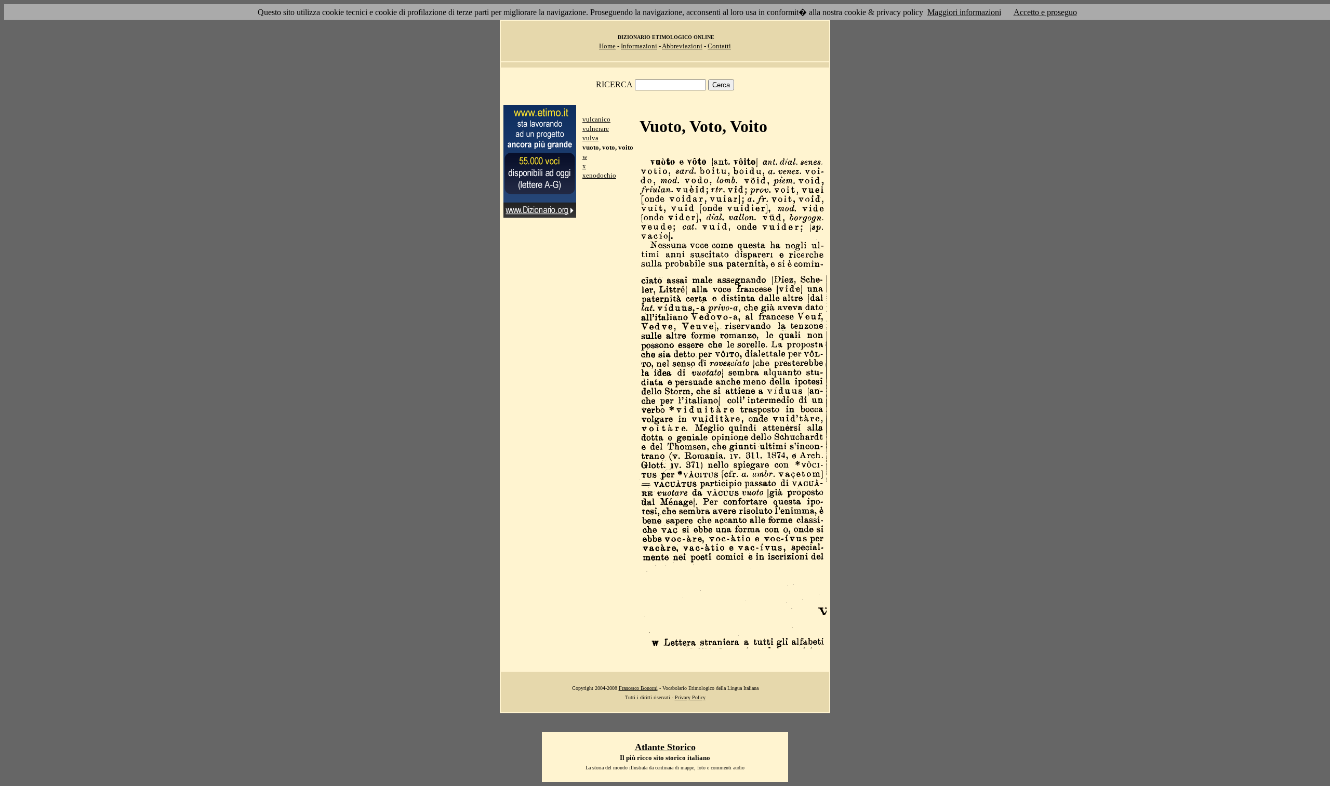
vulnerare (595, 128)
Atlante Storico (665, 747)
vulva (590, 138)
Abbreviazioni (682, 46)
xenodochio (599, 175)
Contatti (719, 46)
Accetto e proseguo (1045, 12)
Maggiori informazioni (964, 12)
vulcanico (596, 119)
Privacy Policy (690, 697)
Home (607, 46)
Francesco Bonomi (638, 688)
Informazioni (639, 46)
